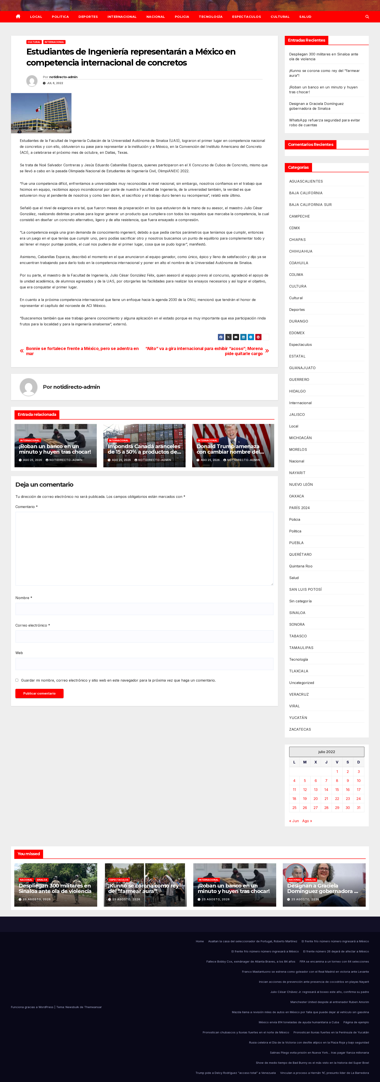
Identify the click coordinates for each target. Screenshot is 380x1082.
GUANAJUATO (302, 368)
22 (337, 798)
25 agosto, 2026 (37, 899)
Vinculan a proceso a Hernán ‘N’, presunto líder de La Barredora (324, 1073)
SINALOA (297, 613)
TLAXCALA (299, 671)
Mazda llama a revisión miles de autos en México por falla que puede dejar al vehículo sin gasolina (300, 1012)
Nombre (23, 598)
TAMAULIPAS (301, 648)
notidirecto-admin (63, 77)
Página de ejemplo (356, 1022)
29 (337, 807)
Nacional (155, 17)
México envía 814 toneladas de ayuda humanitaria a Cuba (299, 1022)
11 (294, 789)
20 (316, 798)
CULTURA (298, 286)
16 (348, 789)
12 (305, 789)
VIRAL (294, 706)
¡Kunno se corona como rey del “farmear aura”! (143, 888)
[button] (367, 17)
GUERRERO (299, 379)
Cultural (280, 17)
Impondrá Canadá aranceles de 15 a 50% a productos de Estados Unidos (144, 451)
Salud (305, 17)
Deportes (88, 17)
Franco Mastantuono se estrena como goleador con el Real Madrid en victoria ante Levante (305, 971)
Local (36, 17)
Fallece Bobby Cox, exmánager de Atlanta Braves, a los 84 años (250, 961)
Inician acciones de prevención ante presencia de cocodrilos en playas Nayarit (314, 981)
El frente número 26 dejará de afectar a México (336, 951)
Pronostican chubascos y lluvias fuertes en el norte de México (246, 1032)
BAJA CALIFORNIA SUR (310, 204)
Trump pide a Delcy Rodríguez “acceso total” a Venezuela (235, 1073)
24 (358, 798)
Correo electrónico (32, 625)
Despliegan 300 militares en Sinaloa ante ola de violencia (55, 888)
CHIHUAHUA (301, 251)
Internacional (122, 17)
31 (358, 807)
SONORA (297, 624)
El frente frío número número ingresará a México (335, 941)
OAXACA (296, 496)
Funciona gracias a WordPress (32, 1007)
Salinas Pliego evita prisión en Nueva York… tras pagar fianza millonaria (319, 1052)
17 (359, 789)
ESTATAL (297, 356)
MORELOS (298, 449)
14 (326, 789)
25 (294, 807)
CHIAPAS (297, 239)
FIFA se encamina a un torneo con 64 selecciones (334, 961)
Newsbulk (72, 1007)
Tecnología (211, 17)
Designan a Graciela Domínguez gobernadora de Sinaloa (324, 891)
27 (316, 807)
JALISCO (297, 414)
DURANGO (298, 321)
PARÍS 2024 (299, 508)
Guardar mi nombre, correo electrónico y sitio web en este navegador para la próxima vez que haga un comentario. (118, 680)
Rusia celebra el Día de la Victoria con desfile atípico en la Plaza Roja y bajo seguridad (309, 1042)
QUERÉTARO (300, 554)
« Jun (294, 821)
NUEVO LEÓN (301, 484)
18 (294, 798)
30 (348, 807)
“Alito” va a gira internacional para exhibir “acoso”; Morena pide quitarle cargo (204, 351)
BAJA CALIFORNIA (306, 193)
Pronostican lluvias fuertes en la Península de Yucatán (331, 1032)
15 (337, 789)
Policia (182, 17)
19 (305, 798)
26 (305, 807)
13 (316, 789)
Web (19, 653)
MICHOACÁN (300, 438)
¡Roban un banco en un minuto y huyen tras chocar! (55, 449)
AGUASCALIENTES (306, 181)
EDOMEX (297, 333)
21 (326, 798)
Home (200, 941)
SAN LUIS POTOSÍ (305, 589)
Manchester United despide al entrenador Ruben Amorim (329, 1002)
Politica (60, 17)
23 (348, 798)
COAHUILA (299, 263)
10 (359, 780)
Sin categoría (300, 601)
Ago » (307, 821)
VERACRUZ (299, 694)
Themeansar (93, 1007)
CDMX (294, 228)
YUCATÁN (298, 717)
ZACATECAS (300, 729)
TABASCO (298, 636)
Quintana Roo (300, 566)
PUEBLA (296, 543)
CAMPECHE (299, 216)
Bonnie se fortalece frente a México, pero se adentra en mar (82, 351)
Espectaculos (246, 17)
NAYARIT (297, 473)
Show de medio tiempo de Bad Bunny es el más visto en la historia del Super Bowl (312, 1062)
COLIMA (296, 274)
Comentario (26, 506)
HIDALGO (297, 391)
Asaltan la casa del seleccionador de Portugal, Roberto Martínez (252, 941)
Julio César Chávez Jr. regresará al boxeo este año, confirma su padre (319, 992)
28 (326, 807)
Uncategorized (301, 682)
